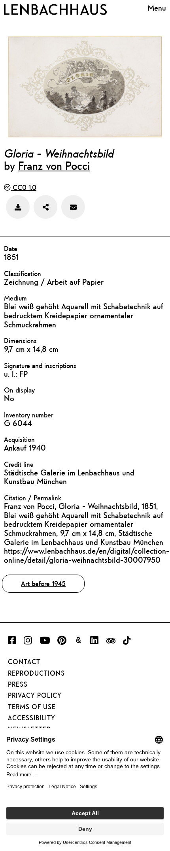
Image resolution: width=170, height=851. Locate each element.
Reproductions (36, 673)
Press (18, 684)
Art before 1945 (43, 583)
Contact (24, 661)
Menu (156, 8)
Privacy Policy (35, 695)
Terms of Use (32, 706)
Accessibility (31, 717)
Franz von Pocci (54, 165)
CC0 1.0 (23, 187)
